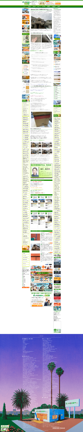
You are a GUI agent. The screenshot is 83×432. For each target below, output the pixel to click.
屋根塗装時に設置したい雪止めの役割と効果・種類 (26, 180)
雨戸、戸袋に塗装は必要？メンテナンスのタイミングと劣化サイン (49, 387)
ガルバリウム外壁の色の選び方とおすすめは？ (27, 380)
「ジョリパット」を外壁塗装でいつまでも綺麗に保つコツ (29, 402)
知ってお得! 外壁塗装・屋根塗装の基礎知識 (27, 371)
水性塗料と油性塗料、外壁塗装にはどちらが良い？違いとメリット (49, 420)
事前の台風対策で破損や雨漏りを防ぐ (56, 216)
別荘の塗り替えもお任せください (57, 112)
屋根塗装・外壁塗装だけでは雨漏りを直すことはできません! (29, 370)
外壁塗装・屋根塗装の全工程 (46, 343)
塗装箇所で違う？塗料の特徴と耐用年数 (56, 157)
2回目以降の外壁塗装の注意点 (56, 155)
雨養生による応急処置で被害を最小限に (57, 218)
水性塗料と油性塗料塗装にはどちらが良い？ (57, 189)
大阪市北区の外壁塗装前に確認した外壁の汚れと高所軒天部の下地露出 (57, 16)
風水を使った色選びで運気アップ (57, 61)
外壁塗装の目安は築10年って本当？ (25, 111)
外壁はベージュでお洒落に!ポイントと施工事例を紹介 (57, 236)
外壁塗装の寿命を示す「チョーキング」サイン (25, 145)
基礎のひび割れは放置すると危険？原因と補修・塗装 (28, 416)
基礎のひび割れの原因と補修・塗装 (56, 220)
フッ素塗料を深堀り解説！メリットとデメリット (57, 240)
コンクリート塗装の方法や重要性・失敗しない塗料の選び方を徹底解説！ (50, 386)
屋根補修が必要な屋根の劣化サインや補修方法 (25, 184)
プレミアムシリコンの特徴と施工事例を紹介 (56, 246)
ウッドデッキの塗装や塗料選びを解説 (25, 208)
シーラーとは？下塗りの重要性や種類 (56, 163)
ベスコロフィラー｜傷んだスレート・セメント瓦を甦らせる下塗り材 (50, 402)
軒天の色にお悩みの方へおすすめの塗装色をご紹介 (26, 173)
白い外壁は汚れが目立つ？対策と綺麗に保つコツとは (57, 234)
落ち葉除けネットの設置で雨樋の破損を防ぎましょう (48, 379)
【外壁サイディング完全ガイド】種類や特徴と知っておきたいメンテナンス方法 (31, 386)
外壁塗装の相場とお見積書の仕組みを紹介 (57, 129)
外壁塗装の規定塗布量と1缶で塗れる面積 (57, 200)
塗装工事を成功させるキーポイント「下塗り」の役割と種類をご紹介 (50, 423)
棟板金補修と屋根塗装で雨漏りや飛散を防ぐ (25, 216)
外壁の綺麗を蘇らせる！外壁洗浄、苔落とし (57, 202)
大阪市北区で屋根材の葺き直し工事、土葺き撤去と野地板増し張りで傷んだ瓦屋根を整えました (57, 11)
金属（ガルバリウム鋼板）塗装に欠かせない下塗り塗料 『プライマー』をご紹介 (51, 424)
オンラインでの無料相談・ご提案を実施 (57, 117)
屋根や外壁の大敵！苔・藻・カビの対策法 (56, 204)
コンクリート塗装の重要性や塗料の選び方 (25, 214)
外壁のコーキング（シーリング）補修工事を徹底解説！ (48, 364)
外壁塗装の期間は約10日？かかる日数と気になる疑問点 (28, 364)
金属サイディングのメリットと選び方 (25, 192)
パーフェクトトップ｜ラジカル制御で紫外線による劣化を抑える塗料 (50, 398)
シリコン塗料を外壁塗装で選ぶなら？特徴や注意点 (26, 139)
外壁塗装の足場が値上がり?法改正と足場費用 (57, 173)
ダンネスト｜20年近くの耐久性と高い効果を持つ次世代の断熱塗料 (49, 409)
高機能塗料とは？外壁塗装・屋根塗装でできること (26, 159)
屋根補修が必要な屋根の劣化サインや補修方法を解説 (48, 380)
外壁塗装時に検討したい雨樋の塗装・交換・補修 (25, 178)
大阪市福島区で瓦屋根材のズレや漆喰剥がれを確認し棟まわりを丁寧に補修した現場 (57, 23)
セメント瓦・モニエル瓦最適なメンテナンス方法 (25, 200)
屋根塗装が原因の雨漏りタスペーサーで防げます (25, 188)
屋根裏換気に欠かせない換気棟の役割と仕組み (25, 228)
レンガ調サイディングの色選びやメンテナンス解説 (26, 149)
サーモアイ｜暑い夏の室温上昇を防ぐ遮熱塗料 (47, 400)
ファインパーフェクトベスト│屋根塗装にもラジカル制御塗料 (49, 399)
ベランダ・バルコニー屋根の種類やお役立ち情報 (26, 218)
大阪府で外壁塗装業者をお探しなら (26, 352)
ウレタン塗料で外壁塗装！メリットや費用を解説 (26, 137)
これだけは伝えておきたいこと (26, 343)
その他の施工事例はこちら (49, 209)
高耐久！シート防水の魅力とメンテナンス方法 (25, 226)
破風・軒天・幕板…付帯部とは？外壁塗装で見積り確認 (48, 372)
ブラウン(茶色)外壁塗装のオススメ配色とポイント (57, 238)
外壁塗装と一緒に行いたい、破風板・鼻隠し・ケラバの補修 (49, 373)
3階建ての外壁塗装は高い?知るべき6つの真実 (57, 143)
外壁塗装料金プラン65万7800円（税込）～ (47, 344)
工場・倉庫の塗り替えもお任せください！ (57, 108)
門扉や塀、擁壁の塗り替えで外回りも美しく (47, 359)
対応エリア (24, 349)
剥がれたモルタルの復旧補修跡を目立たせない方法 (26, 153)
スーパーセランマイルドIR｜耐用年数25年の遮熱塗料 (48, 401)
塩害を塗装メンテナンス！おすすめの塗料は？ (26, 230)
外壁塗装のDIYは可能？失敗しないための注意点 (57, 179)
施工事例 (29, 6)
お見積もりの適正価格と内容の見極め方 (57, 133)
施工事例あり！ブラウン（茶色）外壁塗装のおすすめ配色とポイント (30, 424)
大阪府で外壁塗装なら (25, 257)
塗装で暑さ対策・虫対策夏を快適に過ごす (25, 143)
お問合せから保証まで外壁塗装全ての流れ (47, 342)
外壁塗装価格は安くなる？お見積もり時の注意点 (26, 119)
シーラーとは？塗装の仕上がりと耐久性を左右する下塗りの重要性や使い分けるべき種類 (52, 422)
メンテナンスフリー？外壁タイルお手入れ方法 (57, 191)
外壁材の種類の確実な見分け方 (56, 147)
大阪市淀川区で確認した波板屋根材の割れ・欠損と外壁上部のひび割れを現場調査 (57, 27)
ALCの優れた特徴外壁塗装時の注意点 (25, 236)
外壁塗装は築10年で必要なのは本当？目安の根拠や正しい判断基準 (30, 365)
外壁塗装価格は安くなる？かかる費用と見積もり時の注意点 (49, 349)
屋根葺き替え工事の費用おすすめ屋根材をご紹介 (25, 123)
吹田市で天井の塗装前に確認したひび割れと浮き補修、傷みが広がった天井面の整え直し (57, 33)
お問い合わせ (24, 263)
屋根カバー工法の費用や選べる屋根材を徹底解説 (25, 125)
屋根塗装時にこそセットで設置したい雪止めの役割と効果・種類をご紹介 (50, 378)
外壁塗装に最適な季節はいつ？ (25, 133)
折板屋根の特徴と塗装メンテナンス (25, 196)
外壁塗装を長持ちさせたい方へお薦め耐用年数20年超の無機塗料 (49, 421)
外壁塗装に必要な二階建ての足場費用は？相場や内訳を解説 (49, 396)
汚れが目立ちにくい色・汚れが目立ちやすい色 (57, 64)
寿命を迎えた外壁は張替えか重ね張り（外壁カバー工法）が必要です (50, 357)
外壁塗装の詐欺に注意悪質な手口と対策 (56, 135)
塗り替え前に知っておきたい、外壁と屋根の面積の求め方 (29, 400)
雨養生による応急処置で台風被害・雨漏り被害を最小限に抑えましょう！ (30, 415)
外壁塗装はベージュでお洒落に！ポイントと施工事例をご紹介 (29, 423)
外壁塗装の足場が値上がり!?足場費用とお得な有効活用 (48, 395)
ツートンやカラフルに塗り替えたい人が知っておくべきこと (57, 69)
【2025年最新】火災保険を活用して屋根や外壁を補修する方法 (49, 351)
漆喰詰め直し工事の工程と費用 (56, 194)
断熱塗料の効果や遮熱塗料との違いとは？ (57, 212)
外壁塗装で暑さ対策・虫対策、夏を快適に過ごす (48, 394)
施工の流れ (43, 6)
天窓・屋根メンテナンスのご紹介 (25, 175)
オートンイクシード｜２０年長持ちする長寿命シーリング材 (39, 84)
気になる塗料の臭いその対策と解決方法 (56, 141)
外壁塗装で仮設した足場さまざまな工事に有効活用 (57, 171)
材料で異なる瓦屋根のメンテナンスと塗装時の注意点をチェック (49, 370)
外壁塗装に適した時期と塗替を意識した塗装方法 (25, 131)
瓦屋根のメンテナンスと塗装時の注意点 (25, 198)
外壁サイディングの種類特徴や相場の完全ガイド (25, 151)
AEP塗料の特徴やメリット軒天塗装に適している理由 (57, 252)
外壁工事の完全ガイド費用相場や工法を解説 (25, 117)
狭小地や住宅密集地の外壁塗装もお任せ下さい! (25, 190)
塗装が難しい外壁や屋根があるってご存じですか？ (57, 181)
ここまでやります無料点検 (53, 6)
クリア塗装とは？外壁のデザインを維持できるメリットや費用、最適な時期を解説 (51, 415)
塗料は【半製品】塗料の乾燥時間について (25, 232)
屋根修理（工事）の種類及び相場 (25, 121)
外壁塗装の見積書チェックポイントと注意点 (57, 131)
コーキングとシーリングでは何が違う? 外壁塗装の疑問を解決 (29, 398)
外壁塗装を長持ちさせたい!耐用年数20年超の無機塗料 (57, 165)
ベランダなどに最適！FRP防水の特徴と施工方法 (26, 222)
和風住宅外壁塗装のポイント (56, 193)
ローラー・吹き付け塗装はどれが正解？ (56, 198)
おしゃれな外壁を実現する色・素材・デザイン (57, 226)
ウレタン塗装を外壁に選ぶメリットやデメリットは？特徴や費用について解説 (51, 414)
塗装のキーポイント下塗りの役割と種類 (56, 159)
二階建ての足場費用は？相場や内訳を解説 (57, 175)
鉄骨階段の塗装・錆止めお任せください (25, 204)
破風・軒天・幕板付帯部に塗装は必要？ (25, 167)
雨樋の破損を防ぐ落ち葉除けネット (25, 182)
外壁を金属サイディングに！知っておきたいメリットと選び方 (49, 365)
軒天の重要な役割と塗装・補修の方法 (25, 171)
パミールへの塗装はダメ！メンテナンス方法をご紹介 (57, 210)
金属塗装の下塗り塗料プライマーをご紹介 (56, 161)
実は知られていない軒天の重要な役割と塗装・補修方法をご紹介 (49, 374)
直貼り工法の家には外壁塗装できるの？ (56, 185)
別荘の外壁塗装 (44, 393)
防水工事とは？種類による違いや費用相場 (26, 220)
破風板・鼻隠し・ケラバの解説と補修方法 (26, 169)
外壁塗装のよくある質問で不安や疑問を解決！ (57, 119)
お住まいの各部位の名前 (25, 127)
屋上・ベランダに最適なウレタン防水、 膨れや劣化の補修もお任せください (30, 408)
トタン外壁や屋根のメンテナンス (25, 194)
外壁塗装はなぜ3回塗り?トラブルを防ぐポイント (25, 165)
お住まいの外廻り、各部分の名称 (26, 376)
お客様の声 (34, 6)
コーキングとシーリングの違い (26, 234)
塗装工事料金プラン (48, 6)
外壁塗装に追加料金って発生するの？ (56, 125)
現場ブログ (24, 341)
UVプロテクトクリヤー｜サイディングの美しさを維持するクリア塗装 (50, 408)
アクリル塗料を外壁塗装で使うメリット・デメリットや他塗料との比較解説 (50, 413)
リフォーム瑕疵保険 (25, 344)
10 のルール (24, 345)
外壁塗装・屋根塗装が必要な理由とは (27, 372)
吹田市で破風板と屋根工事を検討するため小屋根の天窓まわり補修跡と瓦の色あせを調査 (57, 20)
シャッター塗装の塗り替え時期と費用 (25, 212)
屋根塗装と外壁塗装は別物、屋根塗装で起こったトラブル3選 (29, 394)
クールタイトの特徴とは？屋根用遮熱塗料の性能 (57, 248)
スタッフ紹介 (24, 255)
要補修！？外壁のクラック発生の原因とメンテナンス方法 (29, 384)
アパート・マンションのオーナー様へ (57, 110)
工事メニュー (39, 6)
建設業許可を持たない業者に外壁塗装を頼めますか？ (28, 351)
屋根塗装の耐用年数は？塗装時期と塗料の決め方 (57, 224)
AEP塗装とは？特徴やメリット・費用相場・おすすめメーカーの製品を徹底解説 (51, 416)
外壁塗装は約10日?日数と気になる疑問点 (56, 137)
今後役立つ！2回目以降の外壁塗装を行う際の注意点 (48, 358)
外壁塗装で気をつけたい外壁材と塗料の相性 (25, 242)
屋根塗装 (25, 38)
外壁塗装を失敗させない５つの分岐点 (57, 123)
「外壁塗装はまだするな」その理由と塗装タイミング (26, 115)
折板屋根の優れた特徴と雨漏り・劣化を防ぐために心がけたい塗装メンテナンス (51, 367)
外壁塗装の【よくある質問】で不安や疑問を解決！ (28, 357)
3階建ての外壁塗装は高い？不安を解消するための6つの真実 (29, 369)
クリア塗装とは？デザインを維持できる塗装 (26, 141)
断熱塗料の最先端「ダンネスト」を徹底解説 (57, 214)
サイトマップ (24, 265)
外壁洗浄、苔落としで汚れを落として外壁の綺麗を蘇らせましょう (49, 388)
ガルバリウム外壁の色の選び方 (56, 153)
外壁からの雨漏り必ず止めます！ (46, 352)
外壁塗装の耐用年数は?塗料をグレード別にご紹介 (26, 129)
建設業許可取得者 (25, 259)
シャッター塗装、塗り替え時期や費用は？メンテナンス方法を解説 (49, 385)
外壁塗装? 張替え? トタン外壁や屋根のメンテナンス (48, 366)
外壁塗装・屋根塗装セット (25, 40)
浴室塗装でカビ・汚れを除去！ (25, 210)
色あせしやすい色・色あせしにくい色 (57, 66)
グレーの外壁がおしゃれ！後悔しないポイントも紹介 (57, 230)
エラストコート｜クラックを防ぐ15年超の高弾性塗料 (48, 407)
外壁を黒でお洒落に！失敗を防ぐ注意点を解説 (57, 232)
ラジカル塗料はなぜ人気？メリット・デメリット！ (57, 250)
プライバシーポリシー (25, 261)
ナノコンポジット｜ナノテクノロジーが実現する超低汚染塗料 (49, 406)
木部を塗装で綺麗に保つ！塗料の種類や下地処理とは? (57, 208)
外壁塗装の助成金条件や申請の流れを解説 (57, 121)
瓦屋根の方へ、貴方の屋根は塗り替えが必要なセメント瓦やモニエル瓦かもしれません (51, 371)
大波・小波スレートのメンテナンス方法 (25, 244)
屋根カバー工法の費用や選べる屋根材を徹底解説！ (48, 356)
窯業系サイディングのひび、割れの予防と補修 (57, 183)
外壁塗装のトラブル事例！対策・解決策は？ (57, 222)
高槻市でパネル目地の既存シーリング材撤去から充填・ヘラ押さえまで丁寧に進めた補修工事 (46, 235)
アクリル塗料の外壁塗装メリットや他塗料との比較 (26, 135)
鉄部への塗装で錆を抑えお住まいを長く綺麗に (25, 202)
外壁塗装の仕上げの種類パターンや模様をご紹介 (57, 244)
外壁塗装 (25, 36)
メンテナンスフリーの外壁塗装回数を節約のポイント (57, 149)
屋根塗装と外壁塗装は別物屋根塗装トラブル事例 (26, 161)
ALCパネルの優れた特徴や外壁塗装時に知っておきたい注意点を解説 (30, 399)
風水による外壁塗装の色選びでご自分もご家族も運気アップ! (29, 363)
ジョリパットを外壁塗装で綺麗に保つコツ (57, 196)
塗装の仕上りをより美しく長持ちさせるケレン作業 (26, 157)
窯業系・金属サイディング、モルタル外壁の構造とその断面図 (29, 401)
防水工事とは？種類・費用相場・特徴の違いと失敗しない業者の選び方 (30, 406)
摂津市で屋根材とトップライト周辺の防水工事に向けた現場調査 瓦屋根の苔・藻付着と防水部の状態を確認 (57, 30)
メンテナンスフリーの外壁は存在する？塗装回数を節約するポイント (30, 378)
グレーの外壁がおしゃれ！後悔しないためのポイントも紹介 (29, 420)
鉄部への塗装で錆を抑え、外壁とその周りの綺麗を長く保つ (49, 381)
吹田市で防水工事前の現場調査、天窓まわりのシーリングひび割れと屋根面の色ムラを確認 (57, 25)
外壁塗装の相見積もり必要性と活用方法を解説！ (57, 127)
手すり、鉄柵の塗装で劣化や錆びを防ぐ (25, 206)
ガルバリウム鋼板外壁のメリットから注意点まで (57, 151)
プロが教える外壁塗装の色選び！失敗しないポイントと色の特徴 (29, 358)
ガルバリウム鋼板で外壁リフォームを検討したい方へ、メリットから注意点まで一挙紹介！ (32, 379)
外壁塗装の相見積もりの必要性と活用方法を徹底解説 (28, 391)
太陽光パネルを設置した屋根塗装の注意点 (57, 206)
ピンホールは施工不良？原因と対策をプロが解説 (25, 155)
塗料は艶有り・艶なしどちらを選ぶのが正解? (57, 187)
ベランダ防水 (25, 42)
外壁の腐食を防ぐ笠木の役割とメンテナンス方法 (26, 176)
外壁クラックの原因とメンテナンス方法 (25, 147)
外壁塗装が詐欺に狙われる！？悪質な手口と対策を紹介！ (29, 392)
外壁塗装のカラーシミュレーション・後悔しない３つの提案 (29, 362)
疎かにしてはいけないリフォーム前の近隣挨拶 (57, 139)
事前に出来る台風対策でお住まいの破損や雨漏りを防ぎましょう (29, 414)
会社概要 (58, 6)
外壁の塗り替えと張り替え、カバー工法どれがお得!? (57, 145)
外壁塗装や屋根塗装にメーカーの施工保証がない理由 (57, 167)
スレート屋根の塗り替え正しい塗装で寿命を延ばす (26, 186)
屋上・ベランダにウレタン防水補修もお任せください (26, 224)
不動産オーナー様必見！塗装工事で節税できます (57, 169)
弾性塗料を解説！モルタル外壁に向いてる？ (57, 242)
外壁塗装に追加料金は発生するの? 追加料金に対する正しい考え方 (49, 363)
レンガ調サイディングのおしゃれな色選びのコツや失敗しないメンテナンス (30, 385)
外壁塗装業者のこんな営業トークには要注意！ (57, 177)
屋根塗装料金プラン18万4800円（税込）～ (47, 345)
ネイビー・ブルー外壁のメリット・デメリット (57, 228)
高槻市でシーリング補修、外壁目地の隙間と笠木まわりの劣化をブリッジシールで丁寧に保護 (46, 254)
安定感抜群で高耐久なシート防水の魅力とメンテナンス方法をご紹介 (30, 409)
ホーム (24, 6)
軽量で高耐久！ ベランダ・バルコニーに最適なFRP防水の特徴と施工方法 (30, 407)
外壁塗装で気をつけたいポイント (25, 163)
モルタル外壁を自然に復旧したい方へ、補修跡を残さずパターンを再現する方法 (31, 387)
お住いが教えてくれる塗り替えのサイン (25, 109)
